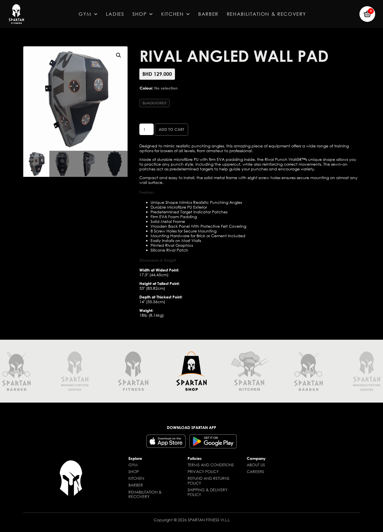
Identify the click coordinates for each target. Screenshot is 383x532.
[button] (367, 14)
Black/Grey (154, 103)
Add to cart (171, 129)
